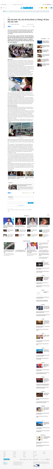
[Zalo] (51, 4)
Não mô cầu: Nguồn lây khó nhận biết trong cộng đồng (42, 399)
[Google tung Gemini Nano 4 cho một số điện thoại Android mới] (39, 409)
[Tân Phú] (10, 24)
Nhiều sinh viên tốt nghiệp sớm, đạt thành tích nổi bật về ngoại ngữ (46, 365)
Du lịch (43, 319)
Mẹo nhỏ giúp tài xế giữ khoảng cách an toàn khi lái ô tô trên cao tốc (46, 423)
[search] (8, 8)
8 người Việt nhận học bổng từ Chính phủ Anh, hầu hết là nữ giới (42, 370)
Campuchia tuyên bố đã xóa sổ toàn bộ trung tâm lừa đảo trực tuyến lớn (46, 278)
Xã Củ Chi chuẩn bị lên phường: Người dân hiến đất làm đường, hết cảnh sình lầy (43, 315)
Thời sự (9, 17)
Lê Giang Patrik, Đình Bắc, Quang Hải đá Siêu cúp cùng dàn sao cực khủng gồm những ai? (42, 384)
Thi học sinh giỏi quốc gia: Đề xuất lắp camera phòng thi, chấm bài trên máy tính (42, 373)
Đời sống (43, 304)
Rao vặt (44, 453)
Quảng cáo (24, 459)
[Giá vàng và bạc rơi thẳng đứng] (39, 293)
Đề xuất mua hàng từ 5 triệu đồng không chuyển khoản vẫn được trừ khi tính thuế (42, 300)
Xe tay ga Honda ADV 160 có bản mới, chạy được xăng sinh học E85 (43, 431)
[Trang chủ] (3, 11)
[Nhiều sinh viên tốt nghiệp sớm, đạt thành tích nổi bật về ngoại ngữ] (39, 366)
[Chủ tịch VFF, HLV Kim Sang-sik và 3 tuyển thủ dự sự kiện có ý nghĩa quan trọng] (39, 380)
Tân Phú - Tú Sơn (13, 24)
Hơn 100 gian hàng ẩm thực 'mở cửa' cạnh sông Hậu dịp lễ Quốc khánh (43, 326)
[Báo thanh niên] (26, 7)
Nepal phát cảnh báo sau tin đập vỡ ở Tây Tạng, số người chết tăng (42, 286)
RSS (27, 459)
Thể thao (24, 456)
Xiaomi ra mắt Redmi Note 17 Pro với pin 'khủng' (42, 416)
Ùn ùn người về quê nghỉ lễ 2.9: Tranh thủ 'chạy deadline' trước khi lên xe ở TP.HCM (47, 307)
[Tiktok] (50, 4)
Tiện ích (18, 4)
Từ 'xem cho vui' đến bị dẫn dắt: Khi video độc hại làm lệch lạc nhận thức (42, 355)
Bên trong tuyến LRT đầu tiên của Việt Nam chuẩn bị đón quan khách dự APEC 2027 (47, 322)
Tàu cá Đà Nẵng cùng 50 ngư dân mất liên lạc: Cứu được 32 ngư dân (42, 272)
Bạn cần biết (14, 4)
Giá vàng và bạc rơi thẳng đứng (46, 292)
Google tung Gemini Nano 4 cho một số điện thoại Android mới (46, 409)
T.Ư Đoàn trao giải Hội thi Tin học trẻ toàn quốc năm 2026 (46, 350)
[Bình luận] (4, 24)
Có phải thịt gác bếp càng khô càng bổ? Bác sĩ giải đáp (46, 394)
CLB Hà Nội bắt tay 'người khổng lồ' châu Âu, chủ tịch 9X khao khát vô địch (42, 387)
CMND (8, 211)
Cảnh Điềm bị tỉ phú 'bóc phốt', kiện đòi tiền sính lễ (42, 344)
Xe (33, 453)
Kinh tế (43, 290)
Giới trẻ (43, 348)
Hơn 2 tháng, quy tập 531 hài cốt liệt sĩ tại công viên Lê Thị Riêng (42, 268)
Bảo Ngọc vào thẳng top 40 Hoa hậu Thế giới (46, 336)
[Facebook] (49, 4)
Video (34, 456)
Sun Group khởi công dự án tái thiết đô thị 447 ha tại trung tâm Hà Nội (42, 297)
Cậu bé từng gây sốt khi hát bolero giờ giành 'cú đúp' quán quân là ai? (43, 341)
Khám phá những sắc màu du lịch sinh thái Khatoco (42, 330)
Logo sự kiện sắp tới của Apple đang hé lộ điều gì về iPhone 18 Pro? (42, 413)
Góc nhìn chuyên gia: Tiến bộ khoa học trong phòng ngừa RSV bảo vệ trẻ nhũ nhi (42, 402)
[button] (4, 18)
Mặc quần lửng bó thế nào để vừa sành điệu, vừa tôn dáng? (47, 437)
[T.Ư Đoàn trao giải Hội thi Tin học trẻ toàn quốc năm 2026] (39, 351)
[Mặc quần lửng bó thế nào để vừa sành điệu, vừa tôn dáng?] (39, 438)
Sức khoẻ (14, 453)
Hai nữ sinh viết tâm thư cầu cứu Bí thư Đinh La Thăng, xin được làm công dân (24, 185)
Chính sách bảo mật (35, 459)
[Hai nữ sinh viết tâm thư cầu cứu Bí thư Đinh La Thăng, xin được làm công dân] (12, 187)
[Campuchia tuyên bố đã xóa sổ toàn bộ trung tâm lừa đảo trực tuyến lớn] (39, 279)
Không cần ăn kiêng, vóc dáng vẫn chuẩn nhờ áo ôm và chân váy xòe (42, 445)
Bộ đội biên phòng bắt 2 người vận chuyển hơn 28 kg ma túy (47, 264)
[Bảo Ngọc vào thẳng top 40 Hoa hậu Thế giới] (39, 337)
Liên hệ (21, 4)
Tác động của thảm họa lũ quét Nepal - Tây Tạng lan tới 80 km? (42, 283)
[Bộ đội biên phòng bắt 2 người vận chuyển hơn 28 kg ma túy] (39, 264)
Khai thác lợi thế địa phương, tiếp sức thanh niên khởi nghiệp (42, 358)
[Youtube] (47, 4)
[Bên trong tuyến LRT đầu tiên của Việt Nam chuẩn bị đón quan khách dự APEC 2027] (39, 322)
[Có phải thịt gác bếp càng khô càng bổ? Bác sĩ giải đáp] (39, 395)
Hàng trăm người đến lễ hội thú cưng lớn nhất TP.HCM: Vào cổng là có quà (42, 312)
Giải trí (43, 333)
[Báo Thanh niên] (6, 459)
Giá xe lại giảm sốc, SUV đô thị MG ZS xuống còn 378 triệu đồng (43, 428)
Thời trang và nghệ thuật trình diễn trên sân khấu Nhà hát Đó (42, 442)
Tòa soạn (30, 459)
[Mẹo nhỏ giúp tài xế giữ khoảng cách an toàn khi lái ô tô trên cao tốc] (39, 424)
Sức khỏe (43, 391)
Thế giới (43, 275)
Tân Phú (18, 24)
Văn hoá (24, 453)
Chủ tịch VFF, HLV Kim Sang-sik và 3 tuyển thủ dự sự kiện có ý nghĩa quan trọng (46, 380)
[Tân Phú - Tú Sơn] (9, 24)
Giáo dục (42, 362)
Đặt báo (21, 459)
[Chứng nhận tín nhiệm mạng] (36, 466)
